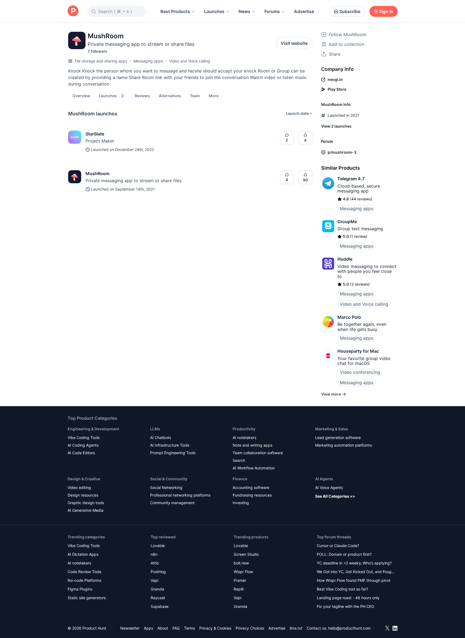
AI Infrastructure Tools (169, 445)
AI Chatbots (160, 437)
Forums (272, 11)
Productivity (244, 429)
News (244, 11)
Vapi (154, 580)
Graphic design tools (86, 502)
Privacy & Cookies (215, 628)
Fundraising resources (252, 495)
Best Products (175, 11)
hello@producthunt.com (349, 628)
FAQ (176, 628)
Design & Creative (84, 478)
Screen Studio (246, 554)
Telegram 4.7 (351, 178)
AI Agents (324, 478)
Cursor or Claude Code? (338, 545)
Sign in (386, 11)
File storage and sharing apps (101, 61)
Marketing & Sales (331, 429)
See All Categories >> (335, 496)
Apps (148, 628)
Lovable (158, 545)
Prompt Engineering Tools (172, 452)
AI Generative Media (85, 510)
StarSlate (95, 134)
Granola (157, 589)
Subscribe (349, 11)
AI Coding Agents (83, 445)
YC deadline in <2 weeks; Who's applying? (354, 563)
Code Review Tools (84, 571)
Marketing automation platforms (343, 445)
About (162, 628)
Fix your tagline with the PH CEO (345, 606)
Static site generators (87, 597)
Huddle (344, 259)
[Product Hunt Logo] (73, 11)
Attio (155, 563)
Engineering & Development (93, 429)
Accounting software (251, 487)
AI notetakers (244, 437)
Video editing (79, 487)
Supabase (160, 606)
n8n (154, 554)
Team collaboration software (258, 452)
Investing (241, 502)
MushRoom (97, 173)
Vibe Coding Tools (84, 437)
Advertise (304, 11)
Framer (240, 580)
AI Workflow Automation (254, 468)
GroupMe (347, 221)
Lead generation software (338, 437)
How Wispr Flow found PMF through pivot (353, 580)
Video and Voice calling (189, 61)
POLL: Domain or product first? (344, 554)
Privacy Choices (250, 628)
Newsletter (130, 628)
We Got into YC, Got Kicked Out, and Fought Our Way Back (356, 572)
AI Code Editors (81, 452)
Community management (172, 502)
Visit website (294, 43)
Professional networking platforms (180, 495)
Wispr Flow (243, 571)
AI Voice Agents (329, 487)
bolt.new (241, 563)
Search (239, 460)
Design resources (83, 495)
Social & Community (168, 478)
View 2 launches (336, 126)
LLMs (155, 429)
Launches (214, 11)
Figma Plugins (80, 589)
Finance (240, 478)
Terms (189, 628)
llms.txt (296, 628)
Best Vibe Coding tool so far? (342, 589)
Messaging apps (148, 61)
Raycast (158, 597)
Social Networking (166, 487)
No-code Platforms (84, 580)
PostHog (158, 571)
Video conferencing (360, 372)
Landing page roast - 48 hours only (348, 597)
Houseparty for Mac (358, 351)
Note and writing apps (252, 445)
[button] (213, 95)
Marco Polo (349, 317)
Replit (239, 589)
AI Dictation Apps (83, 554)
